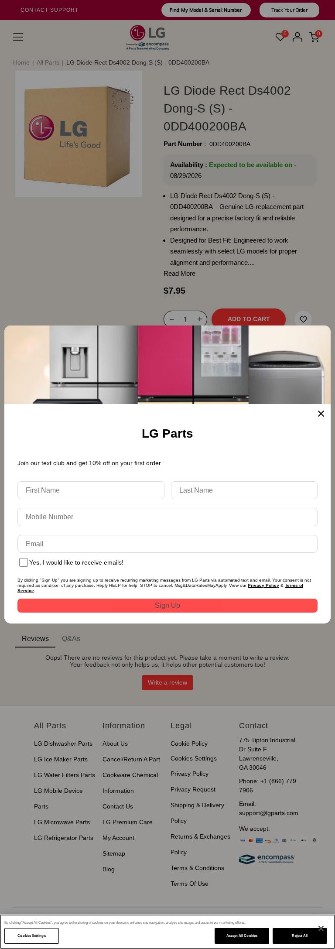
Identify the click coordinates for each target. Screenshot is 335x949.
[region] (167, 932)
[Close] (321, 928)
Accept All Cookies (241, 936)
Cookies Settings (31, 936)
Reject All (300, 936)
